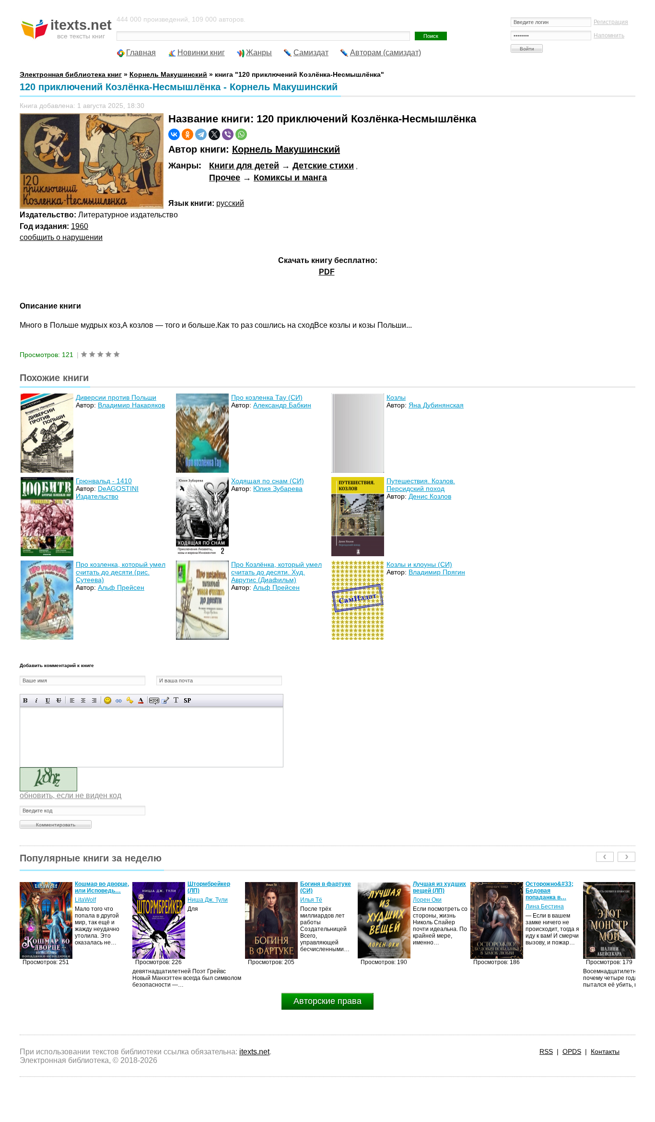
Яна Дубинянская (436, 405)
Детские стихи (323, 165)
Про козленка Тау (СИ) (267, 397)
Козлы (396, 397)
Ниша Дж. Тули (95, 899)
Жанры (259, 52)
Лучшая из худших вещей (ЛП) (326, 887)
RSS (546, 1051)
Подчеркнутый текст (47, 700)
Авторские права (327, 1001)
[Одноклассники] (187, 134)
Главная (141, 52)
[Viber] (228, 134)
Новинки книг (201, 52)
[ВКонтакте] (174, 134)
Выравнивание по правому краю (94, 700)
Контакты (605, 1051)
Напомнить (609, 35)
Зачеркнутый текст (58, 700)
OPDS (571, 1051)
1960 (79, 226)
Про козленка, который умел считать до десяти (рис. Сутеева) (120, 572)
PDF (327, 272)
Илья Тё (198, 899)
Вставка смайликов (107, 700)
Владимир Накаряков (131, 405)
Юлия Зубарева (278, 488)
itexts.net (254, 1052)
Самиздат (310, 52)
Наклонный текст (36, 700)
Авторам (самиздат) (385, 52)
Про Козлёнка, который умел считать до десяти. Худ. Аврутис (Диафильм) (276, 572)
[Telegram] (201, 134)
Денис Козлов (430, 496)
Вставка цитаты (165, 700)
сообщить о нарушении (61, 237)
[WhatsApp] (241, 134)
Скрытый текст (154, 700)
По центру (83, 700)
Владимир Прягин (437, 572)
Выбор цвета (140, 700)
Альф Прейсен (121, 587)
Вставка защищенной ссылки (129, 700)
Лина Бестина (432, 906)
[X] (214, 134)
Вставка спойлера (187, 700)
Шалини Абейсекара (542, 903)
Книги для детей (244, 165)
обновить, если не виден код (70, 795)
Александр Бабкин (282, 405)
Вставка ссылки (118, 700)
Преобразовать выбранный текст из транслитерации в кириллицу (176, 700)
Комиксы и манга (290, 177)
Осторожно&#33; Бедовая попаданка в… (437, 891)
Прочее (224, 177)
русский (230, 203)
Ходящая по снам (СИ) (267, 481)
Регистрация (611, 22)
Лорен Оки (314, 899)
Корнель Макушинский (286, 149)
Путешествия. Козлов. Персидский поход (420, 484)
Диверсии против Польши (116, 397)
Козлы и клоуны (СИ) (419, 564)
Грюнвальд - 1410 (104, 481)
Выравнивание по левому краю (72, 700)
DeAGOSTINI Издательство (107, 492)
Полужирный (25, 700)
